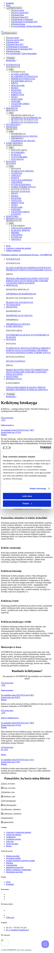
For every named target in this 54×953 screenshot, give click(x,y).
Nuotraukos (13, 124)
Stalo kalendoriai (21, 180)
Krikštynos (17, 95)
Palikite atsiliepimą (13, 250)
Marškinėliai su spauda (24, 136)
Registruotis (11, 60)
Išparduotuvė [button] (14, 219)
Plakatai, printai (20, 230)
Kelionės (16, 90)
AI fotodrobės (19, 157)
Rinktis (4, 435)
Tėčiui (14, 97)
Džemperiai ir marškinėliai (26, 118)
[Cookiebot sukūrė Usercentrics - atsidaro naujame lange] (40, 447)
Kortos (15, 178)
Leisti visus (27, 496)
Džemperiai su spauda (23, 141)
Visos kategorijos (21, 228)
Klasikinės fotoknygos (24, 76)
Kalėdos (16, 106)
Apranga (16, 239)
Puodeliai (16, 237)
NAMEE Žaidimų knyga (23, 187)
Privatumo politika (13, 858)
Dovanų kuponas (20, 191)
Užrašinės (16, 182)
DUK (8, 5)
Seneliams (16, 99)
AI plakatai (17, 159)
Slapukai (9, 863)
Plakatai (16, 155)
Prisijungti (10, 58)
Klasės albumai (20, 74)
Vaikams (15, 101)
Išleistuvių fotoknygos (24, 122)
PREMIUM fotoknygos (23, 79)
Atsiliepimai (11, 837)
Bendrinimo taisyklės (14, 872)
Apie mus (10, 841)
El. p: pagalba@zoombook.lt (17, 930)
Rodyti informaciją (38, 488)
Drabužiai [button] (11, 127)
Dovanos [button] (11, 161)
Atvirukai (16, 173)
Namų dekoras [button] (14, 143)
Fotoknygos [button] (13, 65)
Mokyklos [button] (12, 108)
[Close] (2, 31)
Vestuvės (16, 92)
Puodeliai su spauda (22, 171)
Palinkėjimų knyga (21, 81)
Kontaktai (10, 3)
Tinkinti (25, 503)
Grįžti (11, 69)
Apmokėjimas (11, 865)
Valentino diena (20, 104)
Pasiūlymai (12, 216)
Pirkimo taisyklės (13, 856)
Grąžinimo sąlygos (13, 839)
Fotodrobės (18, 152)
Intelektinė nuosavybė (14, 867)
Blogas (9, 846)
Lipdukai (16, 175)
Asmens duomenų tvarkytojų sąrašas (20, 860)
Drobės (15, 233)
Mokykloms (17, 85)
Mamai (14, 88)
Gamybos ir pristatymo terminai (18, 248)
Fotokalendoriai (21, 184)
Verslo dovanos (12, 844)
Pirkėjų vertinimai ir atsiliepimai (18, 870)
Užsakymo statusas (13, 835)
